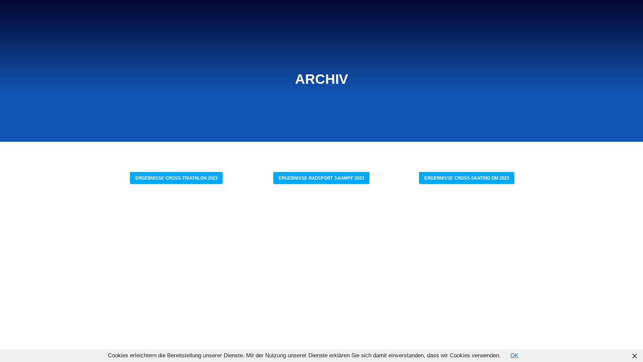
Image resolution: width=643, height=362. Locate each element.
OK (514, 355)
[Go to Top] (629, 348)
